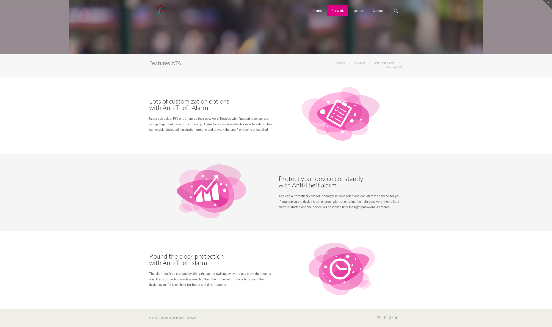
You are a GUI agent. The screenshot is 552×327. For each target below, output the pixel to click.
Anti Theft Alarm (384, 62)
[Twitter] (396, 318)
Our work (359, 62)
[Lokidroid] (160, 11)
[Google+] (390, 318)
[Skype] (378, 318)
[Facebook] (384, 318)
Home (341, 62)
